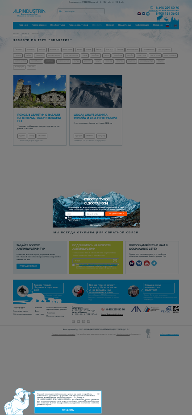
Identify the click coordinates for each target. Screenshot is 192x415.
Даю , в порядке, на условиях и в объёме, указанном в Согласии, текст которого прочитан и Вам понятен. (96, 219)
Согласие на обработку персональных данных (91, 217)
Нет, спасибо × (96, 225)
